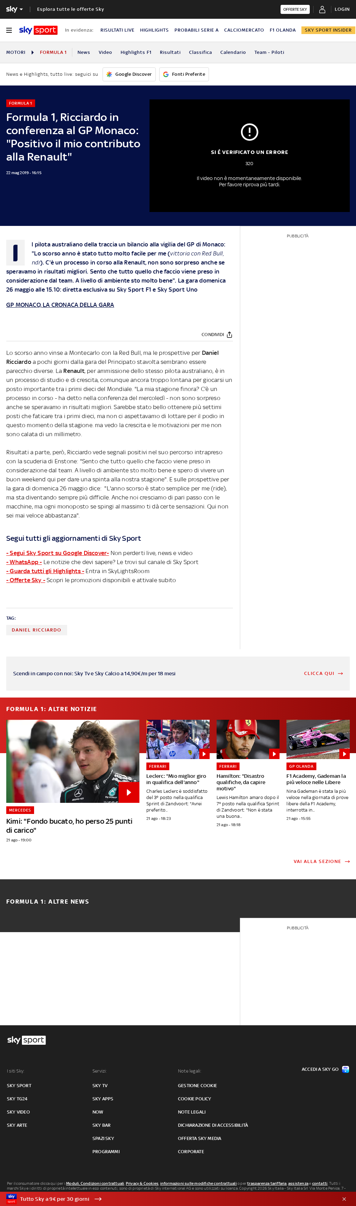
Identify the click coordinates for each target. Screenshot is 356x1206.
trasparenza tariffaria (266, 1183)
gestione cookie (197, 1085)
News (84, 52)
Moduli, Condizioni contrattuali (95, 1183)
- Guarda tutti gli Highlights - (45, 571)
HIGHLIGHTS (154, 30)
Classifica (200, 52)
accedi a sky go (320, 1069)
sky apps (103, 1098)
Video (105, 52)
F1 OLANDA (283, 30)
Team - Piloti (269, 52)
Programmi (106, 1151)
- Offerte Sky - (25, 580)
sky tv (99, 1085)
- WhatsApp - (24, 562)
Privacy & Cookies (142, 1183)
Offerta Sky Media (199, 1138)
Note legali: (189, 1071)
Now (98, 1112)
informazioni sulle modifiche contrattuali (198, 1183)
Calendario (233, 52)
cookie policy (194, 1098)
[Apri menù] (9, 30)
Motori (15, 52)
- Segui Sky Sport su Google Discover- (57, 552)
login (342, 9)
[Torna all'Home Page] (38, 30)
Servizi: (99, 1071)
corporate (191, 1151)
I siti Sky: (15, 1071)
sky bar (101, 1125)
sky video (18, 1112)
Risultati (170, 52)
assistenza (298, 1183)
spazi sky (103, 1138)
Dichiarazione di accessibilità (213, 1125)
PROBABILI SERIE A (197, 30)
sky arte (17, 1125)
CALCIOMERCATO (244, 30)
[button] (167, 1199)
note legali (191, 1112)
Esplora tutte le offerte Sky (70, 9)
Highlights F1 (136, 52)
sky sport (19, 1085)
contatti (320, 1183)
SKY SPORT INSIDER (328, 30)
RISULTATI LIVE (117, 30)
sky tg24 (17, 1098)
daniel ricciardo (37, 630)
